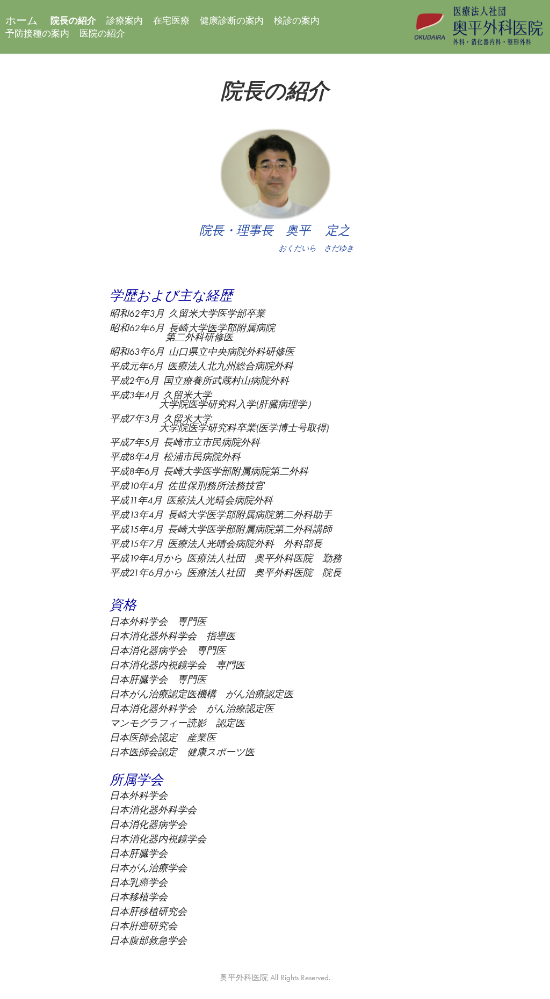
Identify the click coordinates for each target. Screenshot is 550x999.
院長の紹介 (73, 20)
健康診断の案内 (232, 20)
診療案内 (124, 20)
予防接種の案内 (37, 33)
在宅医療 (171, 20)
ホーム (21, 20)
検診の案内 (297, 20)
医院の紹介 (102, 33)
